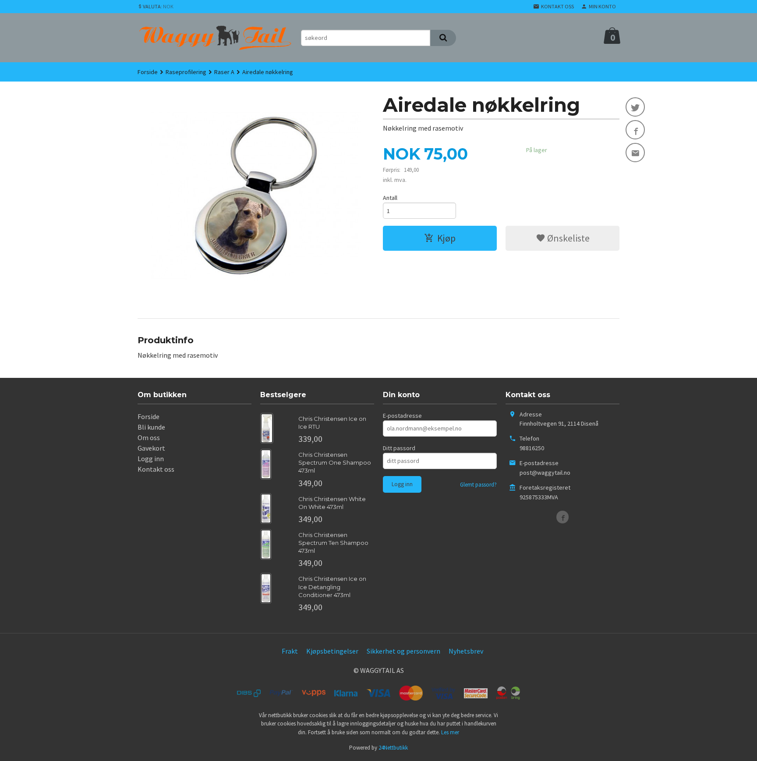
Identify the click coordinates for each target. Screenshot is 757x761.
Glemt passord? (478, 484)
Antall (390, 198)
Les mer (450, 732)
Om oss (149, 437)
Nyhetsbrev (466, 651)
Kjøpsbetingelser (332, 651)
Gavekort (151, 448)
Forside (148, 72)
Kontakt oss (156, 469)
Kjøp (446, 238)
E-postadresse (402, 416)
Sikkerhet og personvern (403, 651)
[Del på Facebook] (635, 129)
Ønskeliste (567, 238)
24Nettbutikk (393, 747)
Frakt (290, 651)
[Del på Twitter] (635, 107)
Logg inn (151, 458)
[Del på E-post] (635, 152)
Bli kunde (151, 427)
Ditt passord (399, 448)
